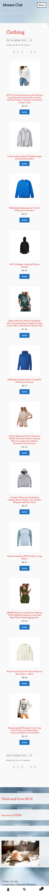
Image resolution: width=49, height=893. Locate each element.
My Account (8, 889)
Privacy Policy (9, 884)
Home (4, 13)
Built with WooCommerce (26, 884)
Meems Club (13, 5)
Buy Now (24, 112)
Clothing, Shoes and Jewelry (19, 13)
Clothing (36, 13)
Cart (38, 887)
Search (24, 889)
